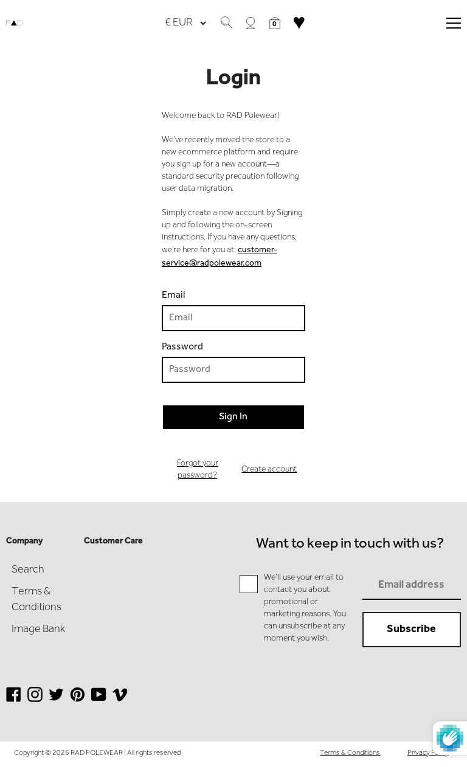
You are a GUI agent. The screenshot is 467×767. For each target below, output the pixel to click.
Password (182, 347)
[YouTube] (98, 701)
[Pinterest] (77, 701)
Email (173, 295)
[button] (275, 23)
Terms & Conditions (350, 753)
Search (28, 570)
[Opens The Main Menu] (453, 23)
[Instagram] (35, 701)
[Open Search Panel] (226, 23)
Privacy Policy (428, 753)
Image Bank (38, 630)
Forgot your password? (197, 470)
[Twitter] (56, 701)
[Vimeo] (120, 701)
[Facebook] (13, 701)
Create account (269, 469)
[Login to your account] (250, 23)
